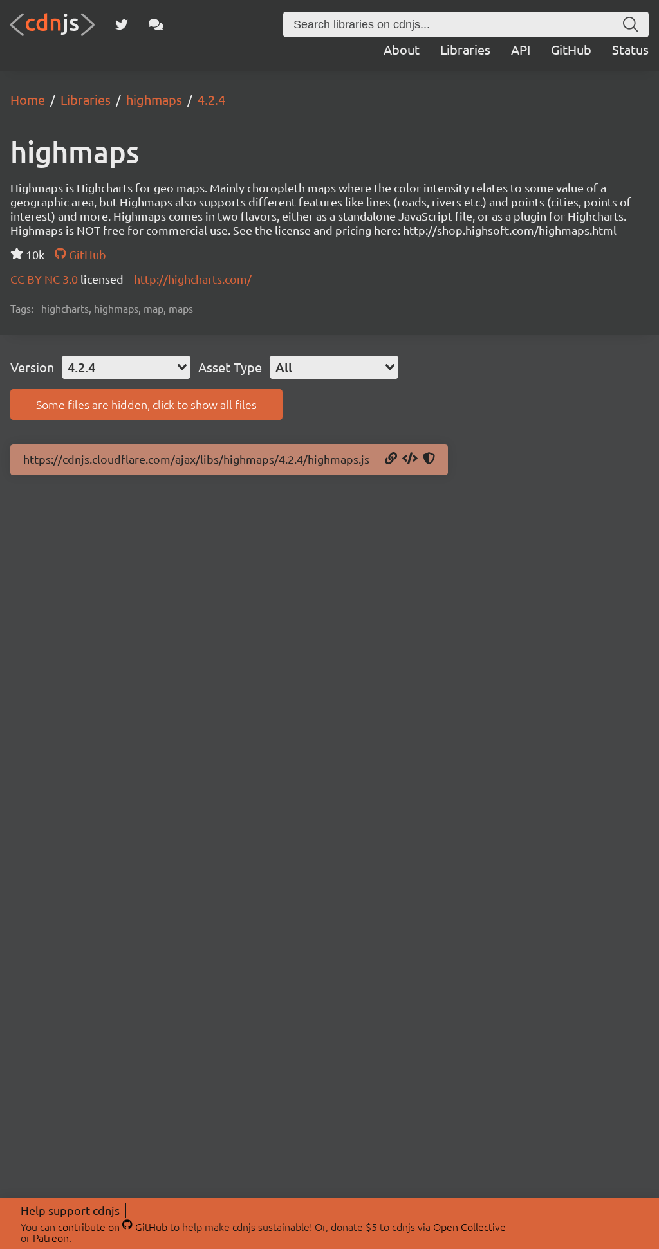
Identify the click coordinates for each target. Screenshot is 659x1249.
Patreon (51, 1237)
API (520, 49)
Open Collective (469, 1226)
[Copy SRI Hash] (429, 459)
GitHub (571, 49)
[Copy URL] (391, 459)
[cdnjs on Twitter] (121, 24)
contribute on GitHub (112, 1226)
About (402, 49)
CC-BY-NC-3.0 (45, 279)
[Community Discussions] (156, 24)
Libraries (465, 49)
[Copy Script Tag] (410, 459)
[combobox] (126, 367)
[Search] (630, 24)
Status (630, 49)
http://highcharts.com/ (193, 279)
